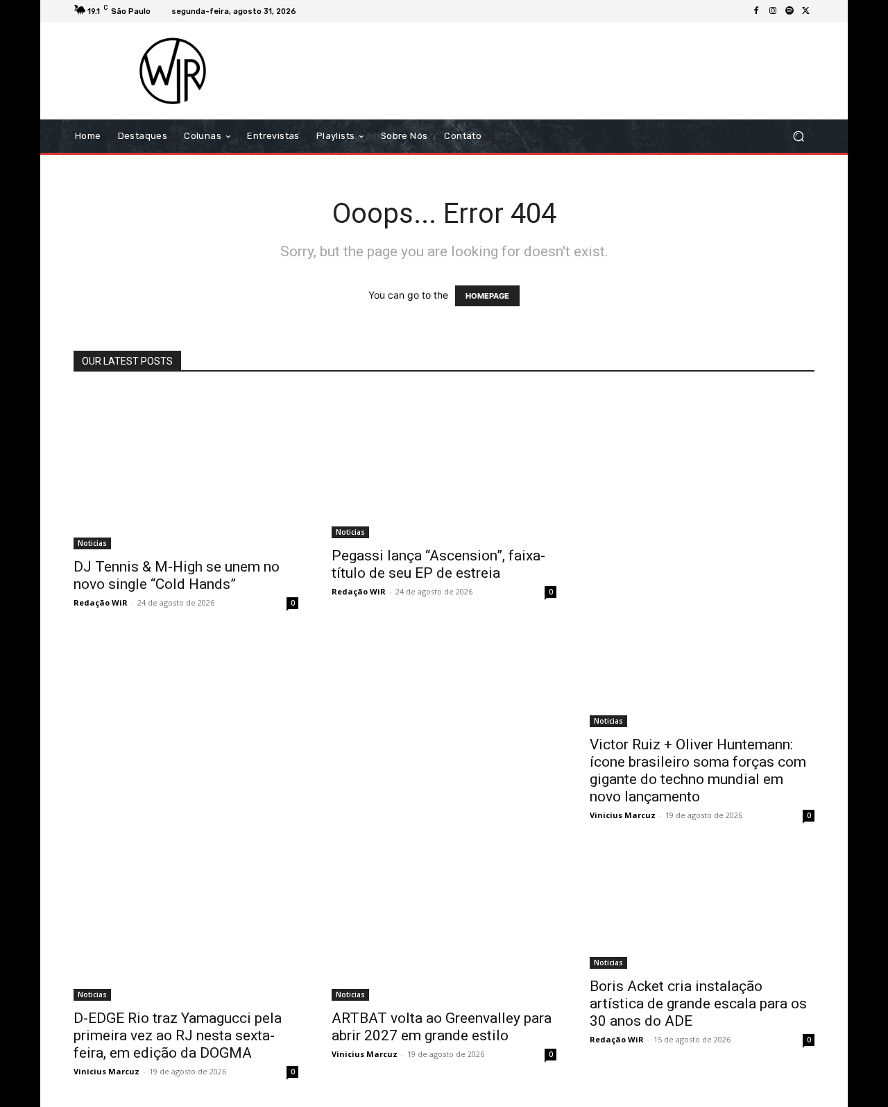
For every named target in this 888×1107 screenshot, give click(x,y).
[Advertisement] (559, 71)
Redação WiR (101, 602)
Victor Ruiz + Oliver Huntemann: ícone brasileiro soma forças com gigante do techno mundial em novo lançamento (698, 770)
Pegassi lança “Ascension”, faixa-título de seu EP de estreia (438, 564)
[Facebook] (756, 11)
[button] (798, 136)
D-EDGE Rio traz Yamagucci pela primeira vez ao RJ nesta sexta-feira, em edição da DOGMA (178, 1035)
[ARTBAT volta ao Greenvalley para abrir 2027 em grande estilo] (444, 926)
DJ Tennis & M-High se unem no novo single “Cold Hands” (177, 575)
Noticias (92, 543)
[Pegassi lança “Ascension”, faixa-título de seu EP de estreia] (444, 464)
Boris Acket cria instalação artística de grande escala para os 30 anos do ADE (698, 1003)
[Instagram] (773, 11)
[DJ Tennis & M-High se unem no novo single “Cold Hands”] (186, 469)
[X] (806, 11)
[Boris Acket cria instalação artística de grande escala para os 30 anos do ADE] (702, 910)
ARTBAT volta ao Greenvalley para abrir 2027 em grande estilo (442, 1027)
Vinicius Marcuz (623, 815)
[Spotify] (789, 11)
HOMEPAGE (487, 296)
